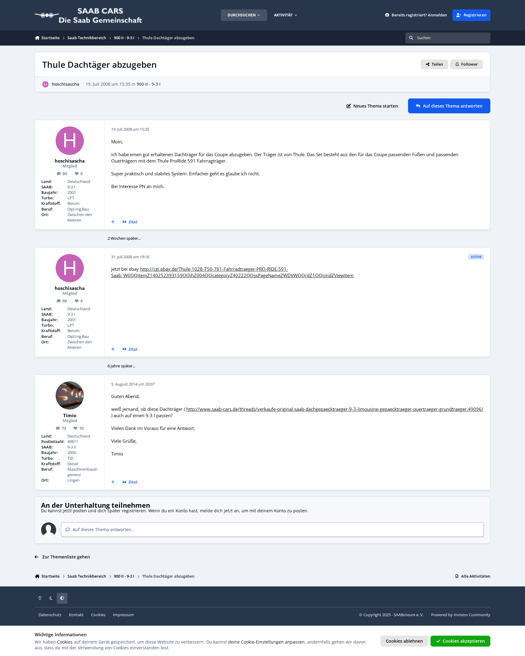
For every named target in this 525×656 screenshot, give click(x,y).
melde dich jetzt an (219, 510)
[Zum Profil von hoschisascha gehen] (45, 84)
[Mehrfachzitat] (113, 222)
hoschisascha (65, 84)
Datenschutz (50, 614)
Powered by (460, 614)
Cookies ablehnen (404, 641)
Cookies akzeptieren (464, 641)
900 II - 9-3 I (148, 84)
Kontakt (76, 614)
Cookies (98, 614)
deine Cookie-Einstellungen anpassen (266, 642)
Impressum (123, 614)
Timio (69, 415)
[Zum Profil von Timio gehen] (70, 395)
